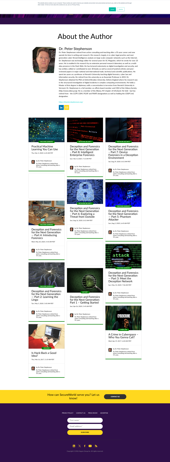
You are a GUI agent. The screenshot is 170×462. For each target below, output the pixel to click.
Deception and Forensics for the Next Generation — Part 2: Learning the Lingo (46, 295)
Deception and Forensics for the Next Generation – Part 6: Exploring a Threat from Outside (85, 212)
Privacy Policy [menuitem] (67, 413)
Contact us (115, 397)
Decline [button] (121, 9)
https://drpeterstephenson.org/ (71, 102)
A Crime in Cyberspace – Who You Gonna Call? (123, 336)
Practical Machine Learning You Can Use (44, 148)
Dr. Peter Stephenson (45, 161)
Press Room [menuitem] (92, 413)
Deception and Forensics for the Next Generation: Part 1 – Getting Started (85, 300)
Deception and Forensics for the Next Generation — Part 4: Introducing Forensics (46, 233)
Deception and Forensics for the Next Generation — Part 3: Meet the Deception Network (123, 277)
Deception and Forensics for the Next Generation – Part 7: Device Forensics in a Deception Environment (123, 152)
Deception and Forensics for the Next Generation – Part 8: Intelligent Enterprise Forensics (85, 150)
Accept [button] (112, 9)
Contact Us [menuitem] (80, 413)
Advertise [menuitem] (104, 413)
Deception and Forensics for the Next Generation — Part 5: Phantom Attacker (123, 215)
